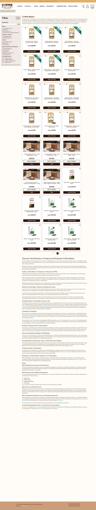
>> (64, 253)
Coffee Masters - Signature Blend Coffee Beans (31, 70)
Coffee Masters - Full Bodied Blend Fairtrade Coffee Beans (71, 98)
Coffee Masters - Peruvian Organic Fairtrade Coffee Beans (71, 42)
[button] (40, 28)
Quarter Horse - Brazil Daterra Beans (51, 211)
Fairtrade (80, 398)
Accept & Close (74, 505)
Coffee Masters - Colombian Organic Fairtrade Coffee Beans (51, 98)
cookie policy (24, 506)
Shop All (28, 6)
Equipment (50, 6)
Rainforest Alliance (26, 400)
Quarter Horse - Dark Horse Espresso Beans (51, 239)
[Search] (83, 6)
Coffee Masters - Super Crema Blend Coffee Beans (71, 127)
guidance (35, 316)
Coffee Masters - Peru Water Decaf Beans (51, 127)
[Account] (87, 6)
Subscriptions (62, 6)
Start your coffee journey (80, 359)
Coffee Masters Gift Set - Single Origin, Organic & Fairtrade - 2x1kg (52, 183)
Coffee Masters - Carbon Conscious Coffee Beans (31, 42)
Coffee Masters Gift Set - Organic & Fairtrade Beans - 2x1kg (32, 183)
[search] (18, 24)
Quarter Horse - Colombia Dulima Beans (32, 239)
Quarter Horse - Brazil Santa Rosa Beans (72, 211)
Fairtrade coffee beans (27, 335)
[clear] (19, 24)
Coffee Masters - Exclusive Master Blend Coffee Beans (51, 42)
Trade (36, 6)
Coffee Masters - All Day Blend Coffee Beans (71, 70)
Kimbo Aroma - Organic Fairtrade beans (72, 183)
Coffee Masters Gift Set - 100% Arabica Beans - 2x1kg (32, 155)
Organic (84, 398)
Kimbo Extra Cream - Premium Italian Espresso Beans (31, 211)
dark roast (46, 305)
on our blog (59, 400)
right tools (28, 316)
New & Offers (72, 6)
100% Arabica (65, 402)
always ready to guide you (65, 351)
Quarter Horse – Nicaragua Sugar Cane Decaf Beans (72, 239)
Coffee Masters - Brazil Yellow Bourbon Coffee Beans (31, 98)
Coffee (19, 6)
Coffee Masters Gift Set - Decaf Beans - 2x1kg (72, 155)
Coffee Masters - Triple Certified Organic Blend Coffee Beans (52, 70)
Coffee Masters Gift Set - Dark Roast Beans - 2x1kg (51, 155)
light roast (62, 304)
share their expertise (35, 321)
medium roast (25, 305)
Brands (42, 6)
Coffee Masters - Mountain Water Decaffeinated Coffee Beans (31, 127)
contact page (44, 408)
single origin (53, 402)
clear (18, 18)
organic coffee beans (38, 335)
